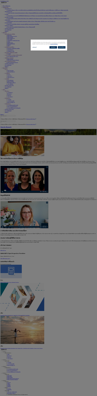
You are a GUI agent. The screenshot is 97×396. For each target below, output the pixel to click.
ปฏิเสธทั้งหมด (53, 47)
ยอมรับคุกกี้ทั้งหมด (61, 47)
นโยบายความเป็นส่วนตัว (54, 44)
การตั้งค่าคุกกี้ (34, 47)
